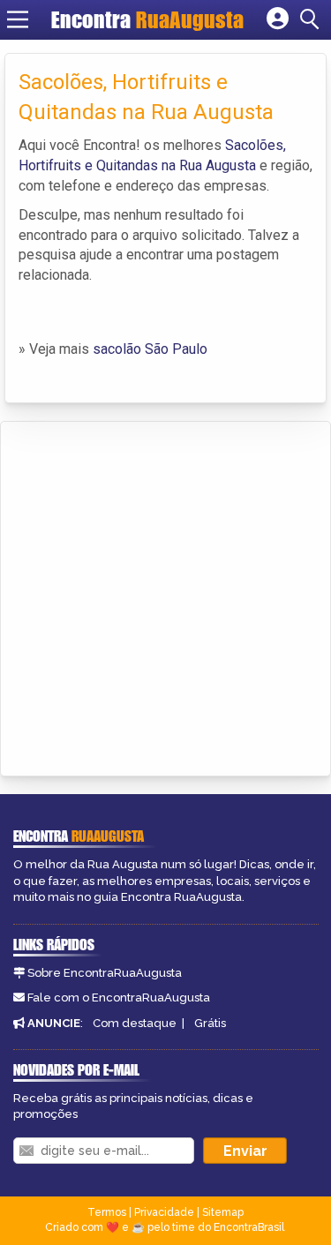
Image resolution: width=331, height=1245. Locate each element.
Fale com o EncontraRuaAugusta (118, 997)
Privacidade (164, 1212)
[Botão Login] (278, 19)
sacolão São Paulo (150, 349)
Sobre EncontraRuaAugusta (104, 972)
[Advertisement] (165, 596)
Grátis (210, 1023)
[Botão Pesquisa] (312, 19)
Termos (106, 1212)
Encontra (147, 19)
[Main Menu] (17, 19)
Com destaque (135, 1023)
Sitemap (223, 1212)
